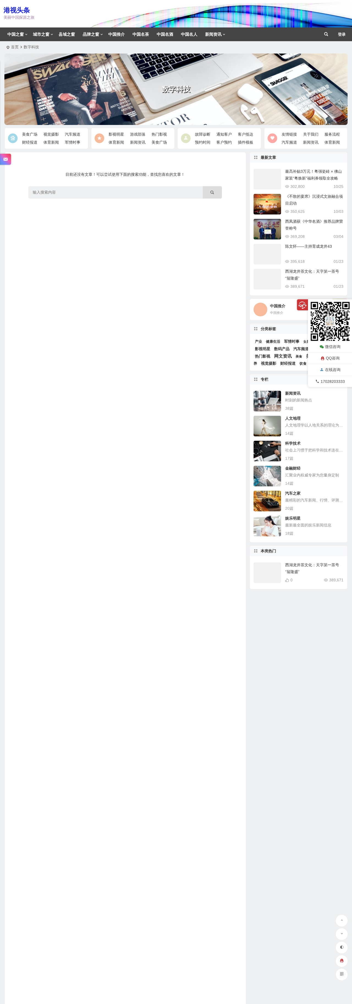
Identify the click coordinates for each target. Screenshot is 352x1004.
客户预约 (224, 142)
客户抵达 (245, 134)
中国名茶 (141, 34)
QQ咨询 (333, 358)
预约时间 (202, 142)
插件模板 (245, 142)
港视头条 (17, 10)
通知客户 (224, 134)
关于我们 (310, 134)
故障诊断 (202, 134)
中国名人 (189, 34)
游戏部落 (137, 134)
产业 (258, 341)
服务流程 (332, 134)
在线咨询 (332, 369)
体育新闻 (51, 142)
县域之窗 (67, 34)
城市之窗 (41, 34)
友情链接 (289, 134)
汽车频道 (72, 134)
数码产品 (282, 349)
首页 (15, 47)
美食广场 (29, 134)
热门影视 (159, 134)
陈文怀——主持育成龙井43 (308, 246)
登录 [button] (342, 34)
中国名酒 (165, 34)
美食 (299, 356)
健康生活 (273, 341)
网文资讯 (283, 356)
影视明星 (116, 134)
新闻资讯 (213, 34)
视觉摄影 (51, 134)
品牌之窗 (91, 34)
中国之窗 (15, 34)
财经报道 (29, 142)
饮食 (303, 363)
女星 (306, 342)
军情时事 (72, 142)
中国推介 (116, 34)
